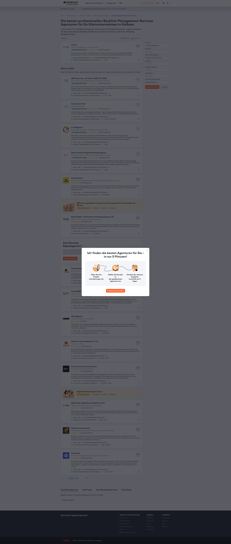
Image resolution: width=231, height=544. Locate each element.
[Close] (147, 250)
